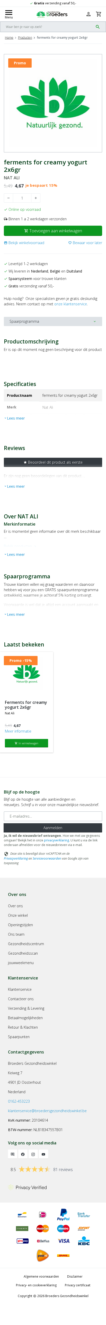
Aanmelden (52, 827)
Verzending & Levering (26, 1008)
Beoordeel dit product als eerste (53, 462)
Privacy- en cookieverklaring (36, 1285)
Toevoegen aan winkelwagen (53, 231)
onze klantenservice (70, 303)
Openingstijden (20, 924)
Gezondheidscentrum (26, 943)
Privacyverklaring (16, 858)
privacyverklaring (56, 840)
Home (9, 37)
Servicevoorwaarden (47, 858)
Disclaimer (75, 1276)
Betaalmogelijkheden (25, 1017)
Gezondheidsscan (23, 953)
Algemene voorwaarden (41, 1276)
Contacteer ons (21, 998)
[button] (24, 242)
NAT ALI (12, 177)
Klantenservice (20, 989)
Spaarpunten (19, 1036)
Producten (25, 37)
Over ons (15, 905)
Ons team (16, 934)
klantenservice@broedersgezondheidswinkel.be (47, 1110)
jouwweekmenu (21, 962)
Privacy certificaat (77, 1285)
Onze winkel (18, 915)
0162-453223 (19, 1101)
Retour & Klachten (23, 1027)
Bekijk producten (21, 546)
